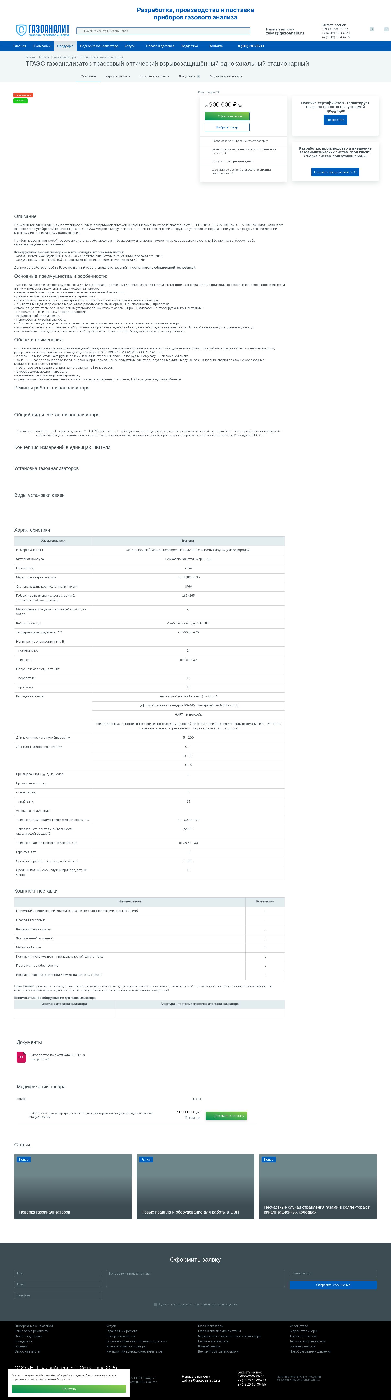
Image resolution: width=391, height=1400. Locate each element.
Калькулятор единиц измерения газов (134, 1351)
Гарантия (21, 1346)
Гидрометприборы (303, 1331)
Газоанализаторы (210, 1326)
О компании (42, 46)
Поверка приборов (120, 1336)
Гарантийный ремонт (121, 1331)
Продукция (65, 46)
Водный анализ (209, 1346)
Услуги (130, 46)
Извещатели (299, 1326)
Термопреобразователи (307, 1341)
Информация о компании (33, 1326)
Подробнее (335, 120)
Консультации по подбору (126, 1346)
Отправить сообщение (333, 1285)
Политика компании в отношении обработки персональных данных (299, 1378)
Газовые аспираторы (213, 1341)
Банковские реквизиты (31, 1331)
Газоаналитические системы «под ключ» (136, 1341)
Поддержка (189, 46)
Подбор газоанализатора (99, 46)
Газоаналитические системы (219, 1331)
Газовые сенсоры (303, 1346)
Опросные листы (27, 1351)
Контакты (216, 46)
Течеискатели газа (303, 1336)
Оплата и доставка (160, 46)
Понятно (69, 1389)
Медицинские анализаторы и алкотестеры (229, 1336)
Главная (19, 46)
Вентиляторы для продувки (218, 1351)
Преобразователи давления (310, 1351)
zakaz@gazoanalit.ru (285, 33)
